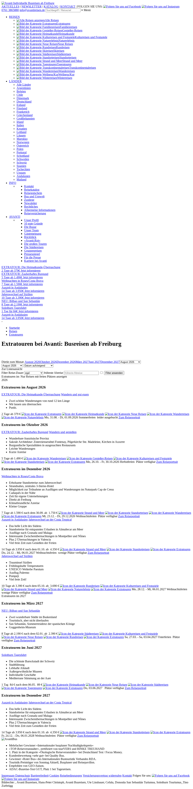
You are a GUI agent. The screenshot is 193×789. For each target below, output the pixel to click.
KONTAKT (67, 6)
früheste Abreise (53, 372)
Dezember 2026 (66, 361)
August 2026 (32, 361)
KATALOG (51, 6)
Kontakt (127, 775)
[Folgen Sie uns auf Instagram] (160, 6)
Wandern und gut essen (75, 394)
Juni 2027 (94, 361)
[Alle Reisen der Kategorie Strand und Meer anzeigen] (81, 512)
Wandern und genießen (63, 432)
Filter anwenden (114, 373)
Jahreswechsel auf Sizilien (17, 556)
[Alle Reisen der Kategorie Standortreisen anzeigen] (23, 461)
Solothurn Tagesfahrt (14, 654)
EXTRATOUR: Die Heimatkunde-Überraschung (31, 394)
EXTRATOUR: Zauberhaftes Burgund (25, 432)
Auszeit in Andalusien (15, 519)
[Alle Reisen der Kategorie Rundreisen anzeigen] (80, 585)
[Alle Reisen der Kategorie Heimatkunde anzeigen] (83, 414)
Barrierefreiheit (40, 775)
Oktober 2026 (48, 361)
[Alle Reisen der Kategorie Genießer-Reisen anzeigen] (90, 458)
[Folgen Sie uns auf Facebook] (122, 6)
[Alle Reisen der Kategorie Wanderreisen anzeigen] (168, 414)
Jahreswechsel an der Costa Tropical (50, 519)
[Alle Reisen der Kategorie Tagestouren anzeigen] (22, 688)
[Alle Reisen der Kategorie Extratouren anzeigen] (41, 414)
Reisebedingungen (71, 775)
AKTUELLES (10, 6)
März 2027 (82, 361)
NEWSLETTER (31, 6)
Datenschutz (22, 775)
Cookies (54, 775)
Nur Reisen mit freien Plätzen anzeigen (44, 376)
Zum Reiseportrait (129, 417)
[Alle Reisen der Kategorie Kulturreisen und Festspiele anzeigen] (142, 458)
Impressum (8, 775)
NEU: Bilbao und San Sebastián (21, 610)
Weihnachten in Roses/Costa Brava (22, 476)
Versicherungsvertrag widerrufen (102, 775)
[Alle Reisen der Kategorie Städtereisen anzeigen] (78, 633)
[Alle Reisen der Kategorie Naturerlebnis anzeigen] (23, 417)
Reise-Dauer (15, 372)
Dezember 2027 (109, 361)
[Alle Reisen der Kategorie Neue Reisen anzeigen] (125, 414)
